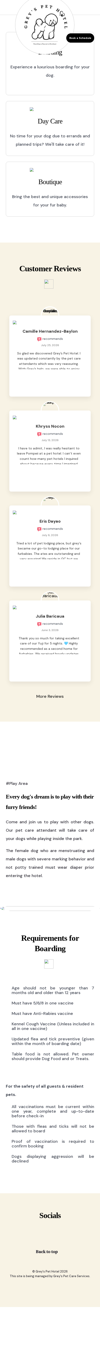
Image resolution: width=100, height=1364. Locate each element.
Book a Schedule (76, 38)
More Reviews (50, 696)
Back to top (47, 1251)
